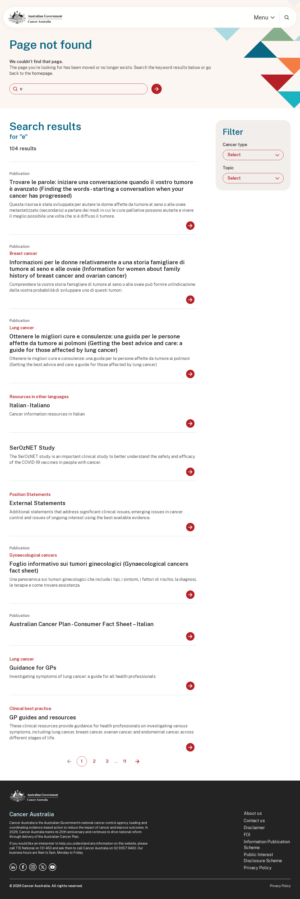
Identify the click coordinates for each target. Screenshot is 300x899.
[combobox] (78, 89)
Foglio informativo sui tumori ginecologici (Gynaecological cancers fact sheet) (98, 567)
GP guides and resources (42, 717)
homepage (42, 73)
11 (126, 762)
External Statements (37, 503)
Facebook (23, 867)
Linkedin (13, 867)
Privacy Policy (258, 867)
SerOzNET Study (32, 447)
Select (234, 154)
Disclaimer (254, 827)
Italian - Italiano (29, 405)
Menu (261, 17)
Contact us (254, 820)
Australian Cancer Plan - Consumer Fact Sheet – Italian (81, 624)
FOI (247, 834)
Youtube (52, 867)
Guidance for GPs (32, 667)
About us (253, 813)
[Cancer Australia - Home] (35, 17)
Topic (228, 167)
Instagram (33, 867)
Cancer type (235, 144)
